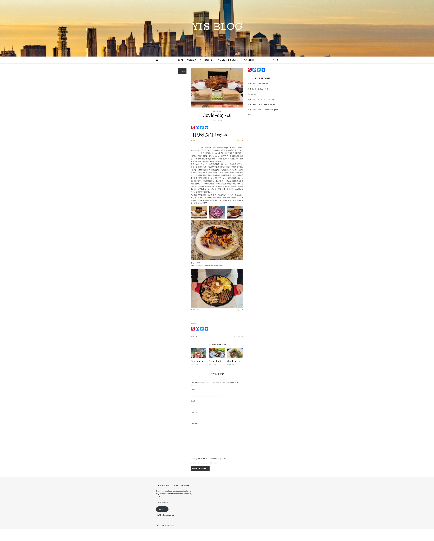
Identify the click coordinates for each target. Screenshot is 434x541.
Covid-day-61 (215, 361)
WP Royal (170, 525)
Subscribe (162, 509)
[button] (199, 212)
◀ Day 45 (194, 140)
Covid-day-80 (234, 361)
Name (193, 390)
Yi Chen (196, 337)
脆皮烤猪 (199, 265)
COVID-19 (217, 111)
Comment (194, 423)
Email (193, 401)
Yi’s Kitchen (206, 60)
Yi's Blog (217, 27)
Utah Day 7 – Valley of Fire (258, 84)
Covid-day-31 (197, 361)
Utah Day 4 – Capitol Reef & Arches (261, 104)
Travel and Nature (228, 60)
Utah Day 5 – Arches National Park (261, 99)
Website (194, 412)
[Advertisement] (171, 124)
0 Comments (238, 337)
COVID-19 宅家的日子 (187, 60)
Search (182, 71)
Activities (249, 60)
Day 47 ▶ (239, 140)
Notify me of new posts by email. (205, 463)
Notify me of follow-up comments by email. (209, 458)
